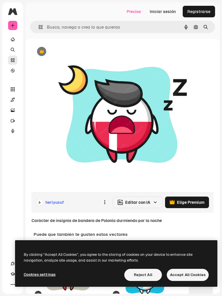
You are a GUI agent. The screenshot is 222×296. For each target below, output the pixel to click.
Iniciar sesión (163, 11)
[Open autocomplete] (38, 27)
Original (68, 52)
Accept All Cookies (188, 274)
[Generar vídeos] (12, 120)
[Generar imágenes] (12, 110)
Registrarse (198, 11)
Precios (134, 11)
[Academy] (12, 274)
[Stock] (12, 60)
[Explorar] (12, 70)
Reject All (143, 274)
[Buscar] (12, 49)
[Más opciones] (104, 202)
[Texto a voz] (12, 131)
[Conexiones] (12, 263)
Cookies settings (40, 274)
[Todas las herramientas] (12, 89)
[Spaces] (12, 99)
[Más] (12, 284)
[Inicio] (12, 39)
